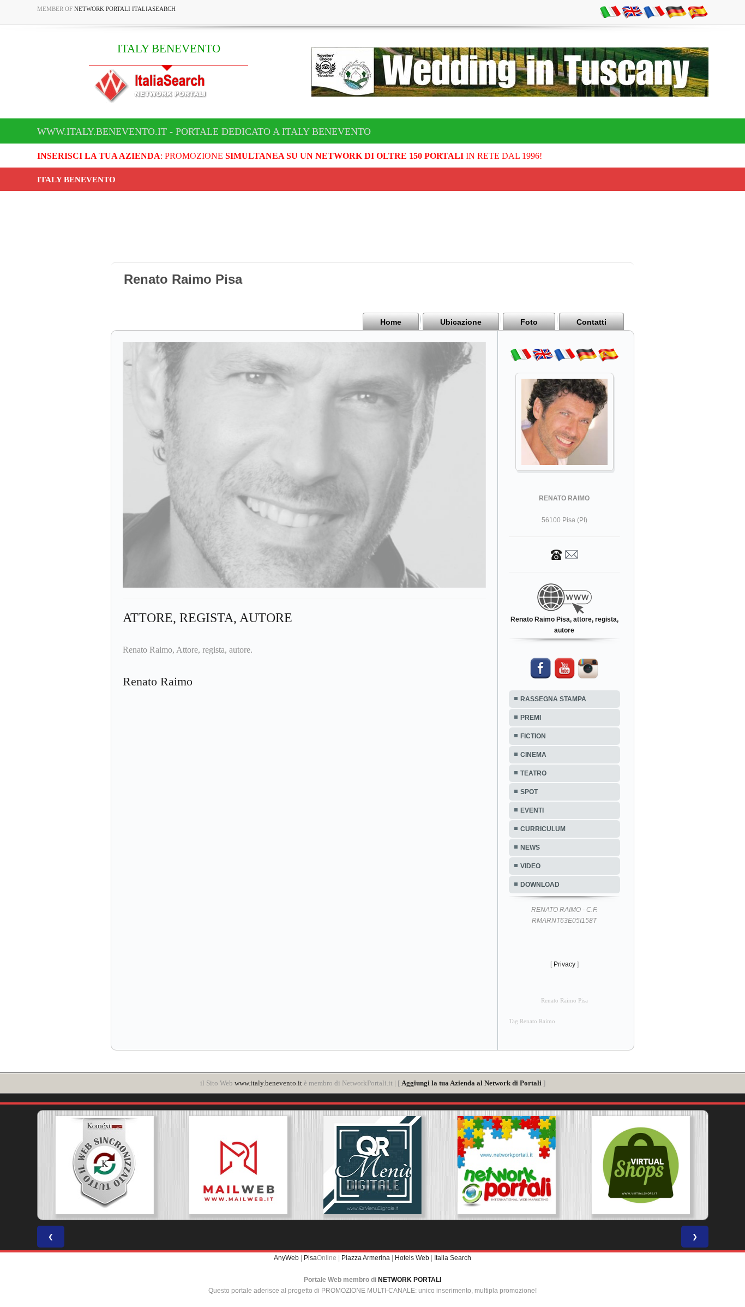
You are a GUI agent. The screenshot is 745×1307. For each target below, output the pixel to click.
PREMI (530, 717)
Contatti (591, 322)
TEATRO (533, 773)
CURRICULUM (543, 829)
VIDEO (530, 866)
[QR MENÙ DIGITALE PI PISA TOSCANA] (269, 1165)
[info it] (610, 11)
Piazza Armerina (365, 1258)
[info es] (697, 11)
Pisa (310, 1258)
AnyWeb (286, 1258)
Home (390, 322)
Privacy (564, 964)
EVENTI (532, 810)
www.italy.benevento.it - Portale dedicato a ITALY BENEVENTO (204, 131)
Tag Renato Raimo (532, 1021)
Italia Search (452, 1258)
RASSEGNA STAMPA (553, 699)
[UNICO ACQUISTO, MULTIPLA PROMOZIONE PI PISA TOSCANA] (404, 1165)
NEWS (530, 847)
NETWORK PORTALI (409, 1280)
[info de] (676, 11)
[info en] (632, 11)
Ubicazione (461, 322)
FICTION (533, 736)
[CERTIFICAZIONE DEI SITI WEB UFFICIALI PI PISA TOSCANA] (672, 1165)
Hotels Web (412, 1258)
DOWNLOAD (540, 884)
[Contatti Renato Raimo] (564, 554)
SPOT (529, 792)
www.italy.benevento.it (268, 1083)
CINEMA (533, 755)
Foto (529, 322)
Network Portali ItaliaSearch (125, 8)
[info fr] (654, 11)
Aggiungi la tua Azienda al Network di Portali (471, 1083)
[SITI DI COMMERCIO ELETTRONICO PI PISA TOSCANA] (538, 1165)
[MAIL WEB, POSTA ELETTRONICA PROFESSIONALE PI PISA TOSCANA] (136, 1165)
